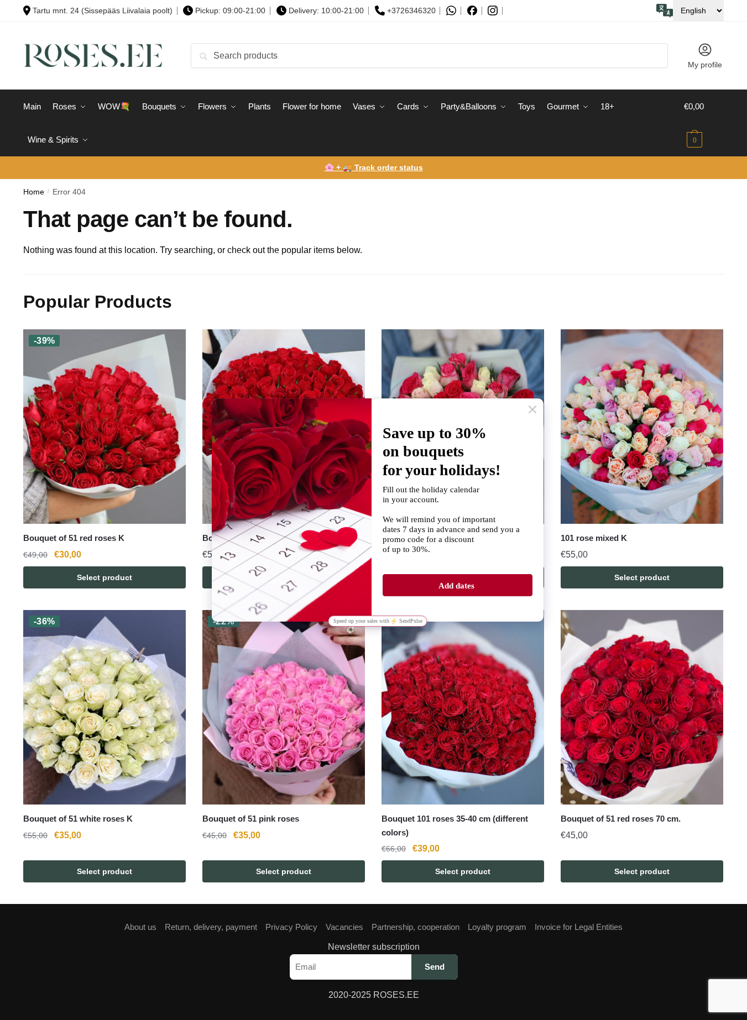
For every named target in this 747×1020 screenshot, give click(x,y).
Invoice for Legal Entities (579, 927)
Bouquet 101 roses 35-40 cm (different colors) (455, 825)
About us (140, 927)
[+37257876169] (451, 11)
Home (33, 192)
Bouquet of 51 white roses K (78, 818)
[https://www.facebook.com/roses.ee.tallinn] (472, 10)
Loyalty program (497, 927)
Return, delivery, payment (211, 927)
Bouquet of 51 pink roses (250, 818)
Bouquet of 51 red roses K (73, 538)
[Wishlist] (169, 346)
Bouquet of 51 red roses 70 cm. (621, 818)
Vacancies (344, 927)
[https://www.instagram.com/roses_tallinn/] (493, 11)
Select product (104, 577)
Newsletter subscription (374, 946)
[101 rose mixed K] (642, 426)
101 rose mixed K (594, 538)
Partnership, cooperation (415, 927)
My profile (705, 64)
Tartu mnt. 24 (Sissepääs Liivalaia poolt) (103, 10)
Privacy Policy (291, 927)
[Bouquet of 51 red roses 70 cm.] (642, 707)
